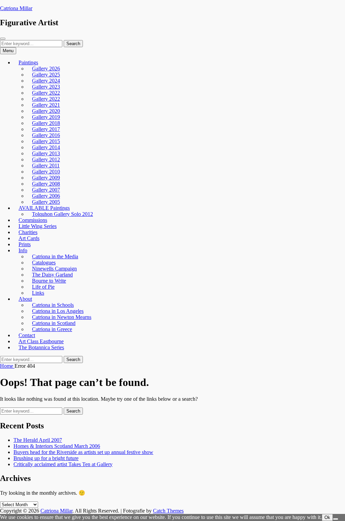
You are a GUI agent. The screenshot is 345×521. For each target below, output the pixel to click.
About (25, 299)
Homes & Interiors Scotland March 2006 (56, 446)
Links (38, 293)
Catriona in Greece (52, 329)
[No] (335, 519)
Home (7, 366)
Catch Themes (168, 511)
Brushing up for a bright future (46, 458)
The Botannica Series (41, 347)
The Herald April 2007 (37, 440)
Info (23, 250)
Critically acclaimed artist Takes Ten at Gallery (63, 464)
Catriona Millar (16, 8)
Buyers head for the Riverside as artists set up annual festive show (83, 452)
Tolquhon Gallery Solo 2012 (62, 214)
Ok (327, 517)
